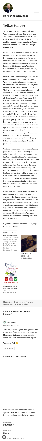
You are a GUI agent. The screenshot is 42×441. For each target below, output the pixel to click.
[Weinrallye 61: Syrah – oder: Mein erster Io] (11, 273)
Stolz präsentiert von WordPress (13, 438)
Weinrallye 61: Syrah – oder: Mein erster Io (10, 287)
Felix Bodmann (20, 302)
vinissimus (11, 322)
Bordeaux (20, 304)
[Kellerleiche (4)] (29, 243)
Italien (26, 304)
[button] (4, 437)
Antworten (8, 348)
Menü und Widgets (36, 12)
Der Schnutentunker (15, 15)
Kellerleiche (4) (26, 254)
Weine (12, 304)
